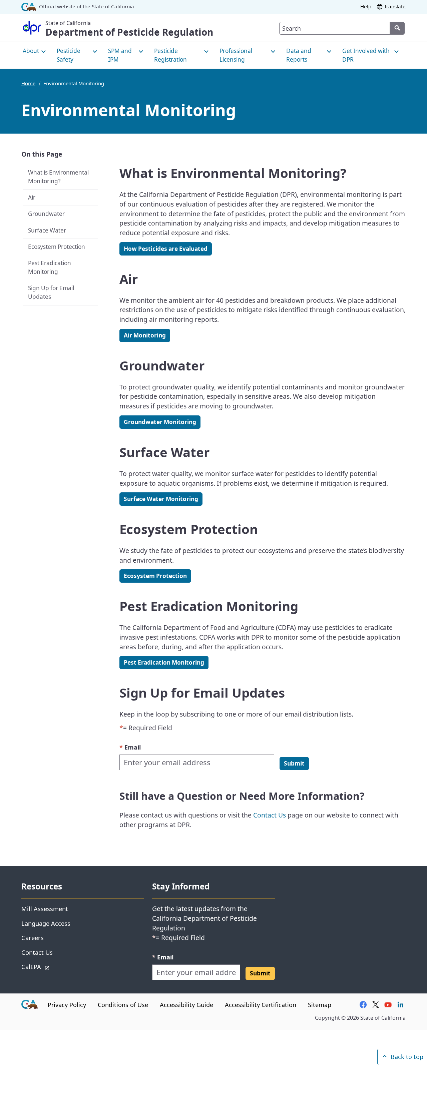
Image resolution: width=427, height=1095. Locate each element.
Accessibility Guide (186, 1005)
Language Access (45, 923)
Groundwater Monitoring (160, 422)
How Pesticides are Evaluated (165, 249)
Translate (395, 6)
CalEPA (54, 966)
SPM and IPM (120, 55)
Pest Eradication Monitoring (49, 267)
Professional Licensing (236, 55)
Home (28, 83)
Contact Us (269, 815)
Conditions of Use (123, 1005)
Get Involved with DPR (366, 55)
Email (130, 747)
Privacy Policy (67, 1005)
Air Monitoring (145, 335)
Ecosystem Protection (56, 247)
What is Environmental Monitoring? (58, 177)
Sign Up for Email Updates (51, 292)
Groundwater (46, 214)
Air (31, 197)
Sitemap (319, 1005)
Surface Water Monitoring (161, 499)
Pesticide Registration (170, 55)
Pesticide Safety (68, 55)
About (31, 51)
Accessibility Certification (260, 1005)
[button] (294, 763)
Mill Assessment (44, 908)
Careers (32, 937)
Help (365, 6)
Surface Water (47, 230)
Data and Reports (298, 55)
